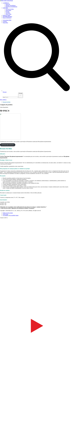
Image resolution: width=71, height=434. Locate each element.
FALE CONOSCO (7, 17)
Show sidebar (3, 99)
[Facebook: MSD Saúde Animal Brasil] (35, 289)
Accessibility (5, 215)
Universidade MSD (7, 20)
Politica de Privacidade (8, 212)
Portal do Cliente (6, 15)
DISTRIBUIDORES (7, 16)
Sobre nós (8, 4)
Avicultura (8, 12)
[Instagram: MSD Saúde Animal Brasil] (1, 433)
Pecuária (7, 11)
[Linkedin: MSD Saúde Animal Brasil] (35, 431)
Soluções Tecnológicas (11, 5)
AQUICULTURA (10, 9)
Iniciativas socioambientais (11, 6)
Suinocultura (8, 10)
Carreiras (5, 21)
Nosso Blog (5, 22)
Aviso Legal (5, 214)
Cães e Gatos (8, 14)
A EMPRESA (6, 3)
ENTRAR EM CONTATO (8, 144)
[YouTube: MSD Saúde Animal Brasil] (35, 360)
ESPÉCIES (5, 7)
